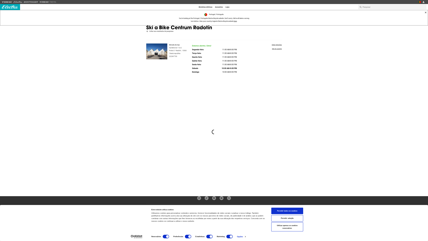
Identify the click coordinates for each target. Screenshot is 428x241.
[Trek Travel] (48, 2)
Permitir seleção (287, 218)
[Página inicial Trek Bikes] (7, 2)
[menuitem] (205, 7)
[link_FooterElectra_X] (229, 198)
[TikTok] (207, 198)
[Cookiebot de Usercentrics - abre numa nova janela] (136, 236)
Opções (240, 237)
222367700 (173, 56)
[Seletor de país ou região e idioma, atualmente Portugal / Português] (420, 2)
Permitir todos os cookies (287, 211)
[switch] (188, 236)
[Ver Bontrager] (31, 2)
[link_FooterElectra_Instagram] (199, 198)
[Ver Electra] (17, 2)
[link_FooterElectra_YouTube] (221, 198)
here (235, 21)
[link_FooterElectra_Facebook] (214, 198)
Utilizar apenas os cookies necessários (287, 226)
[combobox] (392, 7)
